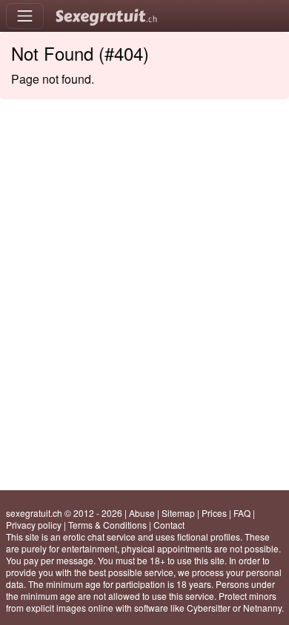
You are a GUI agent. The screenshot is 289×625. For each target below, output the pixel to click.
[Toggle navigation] (25, 16)
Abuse (142, 513)
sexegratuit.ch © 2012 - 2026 (64, 513)
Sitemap (178, 513)
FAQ (241, 513)
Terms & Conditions (107, 524)
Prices (214, 513)
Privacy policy (34, 524)
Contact (169, 524)
